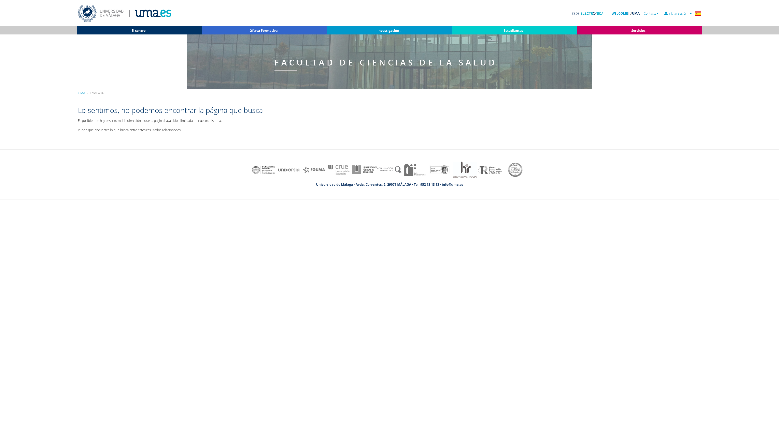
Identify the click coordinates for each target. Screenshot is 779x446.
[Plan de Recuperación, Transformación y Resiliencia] (490, 169)
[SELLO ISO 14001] (440, 169)
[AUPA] (364, 169)
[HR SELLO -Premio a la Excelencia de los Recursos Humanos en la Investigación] (465, 169)
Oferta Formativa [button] (264, 30)
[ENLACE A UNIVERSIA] (289, 169)
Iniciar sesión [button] (679, 13)
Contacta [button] (650, 13)
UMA (81, 93)
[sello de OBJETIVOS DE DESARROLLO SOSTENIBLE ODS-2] (264, 169)
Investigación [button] (388, 30)
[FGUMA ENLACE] (314, 169)
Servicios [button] (638, 30)
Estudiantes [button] (513, 30)
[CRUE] (339, 169)
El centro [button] (138, 30)
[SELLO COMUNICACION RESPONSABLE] (389, 169)
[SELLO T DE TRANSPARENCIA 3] (414, 169)
